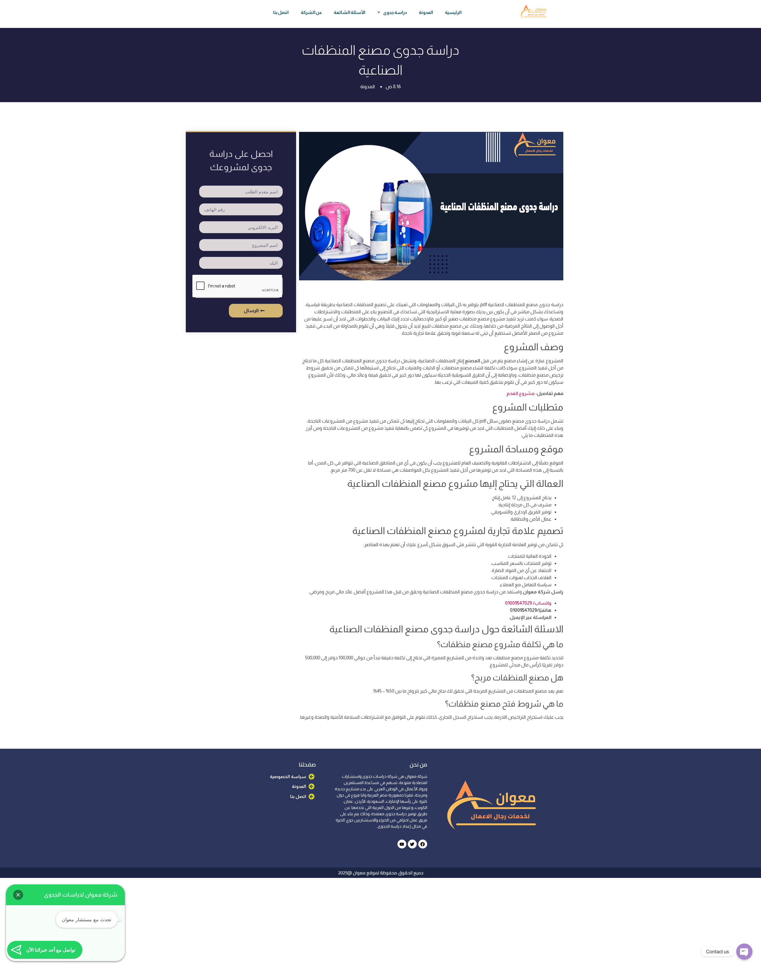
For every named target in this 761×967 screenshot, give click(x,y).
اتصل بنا (281, 12)
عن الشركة (311, 12)
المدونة (426, 12)
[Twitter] (412, 844)
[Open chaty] (744, 952)
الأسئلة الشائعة (349, 12)
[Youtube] (401, 844)
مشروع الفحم (521, 393)
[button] (18, 895)
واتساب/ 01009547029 (528, 603)
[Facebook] (422, 844)
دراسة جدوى (395, 12)
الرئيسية (453, 12)
